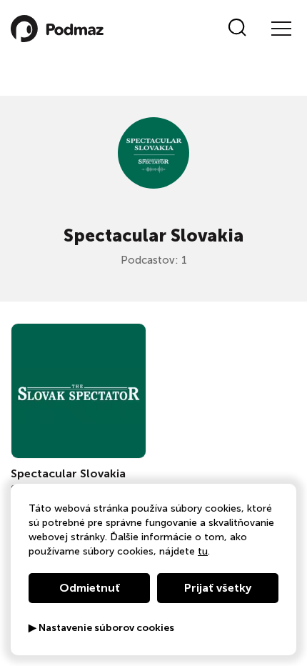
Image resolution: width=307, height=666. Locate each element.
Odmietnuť (89, 588)
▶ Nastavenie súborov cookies (101, 628)
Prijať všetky (217, 588)
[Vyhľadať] (237, 28)
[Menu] (280, 28)
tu (203, 551)
